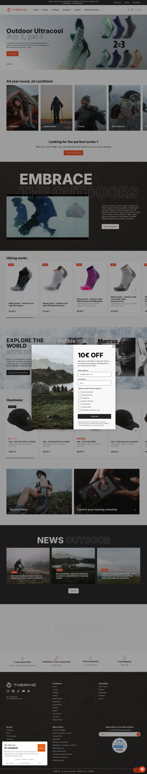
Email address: (83, 370)
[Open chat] (142, 769)
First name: (82, 379)
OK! (40, 763)
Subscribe (94, 416)
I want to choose (24, 763)
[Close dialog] (113, 346)
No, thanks (9, 763)
